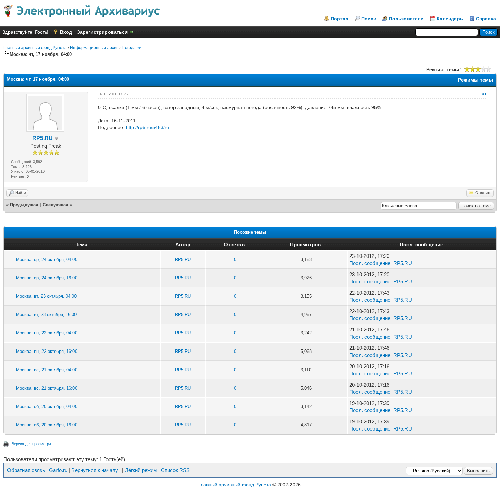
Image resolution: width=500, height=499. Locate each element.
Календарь (450, 18)
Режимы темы (475, 80)
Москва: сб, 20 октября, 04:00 (46, 406)
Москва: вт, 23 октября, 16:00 (46, 314)
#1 (484, 94)
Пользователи (406, 18)
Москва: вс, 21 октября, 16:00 (46, 388)
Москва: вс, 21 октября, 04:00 (46, 369)
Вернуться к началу (94, 470)
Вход (66, 32)
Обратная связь (26, 470)
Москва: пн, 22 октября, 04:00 (46, 333)
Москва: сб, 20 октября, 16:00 (46, 424)
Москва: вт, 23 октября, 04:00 (46, 296)
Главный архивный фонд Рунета (35, 47)
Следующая (55, 204)
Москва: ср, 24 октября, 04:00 (46, 259)
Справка (486, 18)
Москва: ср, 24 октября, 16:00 (46, 277)
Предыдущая (24, 204)
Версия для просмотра (31, 444)
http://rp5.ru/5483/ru (147, 127)
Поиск (368, 18)
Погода (129, 47)
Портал (339, 18)
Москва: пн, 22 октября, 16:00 (46, 351)
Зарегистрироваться (102, 32)
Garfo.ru (58, 470)
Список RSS (175, 470)
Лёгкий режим (141, 470)
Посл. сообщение (369, 263)
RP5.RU (42, 138)
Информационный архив (94, 47)
